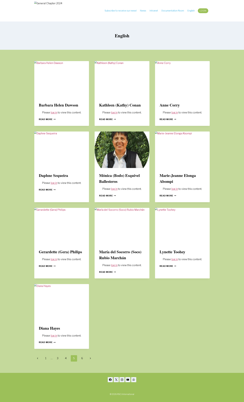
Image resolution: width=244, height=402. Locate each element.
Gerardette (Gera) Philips (60, 252)
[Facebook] (110, 379)
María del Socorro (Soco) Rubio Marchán (120, 255)
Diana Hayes (49, 328)
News (143, 10)
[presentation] (61, 79)
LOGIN (203, 10)
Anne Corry (170, 105)
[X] (116, 379)
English (191, 10)
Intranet (154, 10)
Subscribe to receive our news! (121, 10)
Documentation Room (172, 10)
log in (54, 112)
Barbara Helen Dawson (58, 105)
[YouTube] (127, 379)
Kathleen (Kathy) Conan (120, 105)
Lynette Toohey (172, 252)
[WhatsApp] (133, 379)
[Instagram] (122, 379)
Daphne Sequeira (53, 175)
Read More (47, 119)
